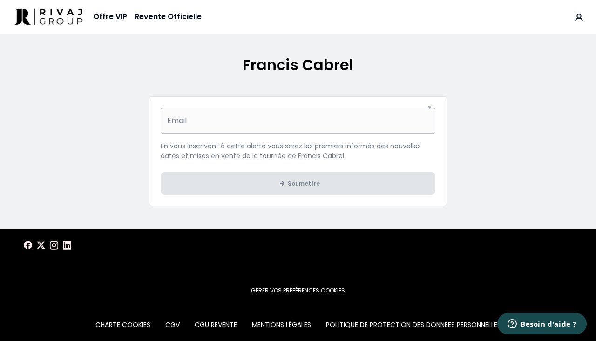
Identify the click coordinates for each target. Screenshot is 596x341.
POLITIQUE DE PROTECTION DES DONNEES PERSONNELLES (413, 324)
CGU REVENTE (216, 324)
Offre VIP (110, 16)
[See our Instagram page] (54, 245)
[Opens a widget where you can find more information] (542, 324)
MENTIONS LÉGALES (281, 324)
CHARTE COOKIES (122, 324)
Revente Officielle (168, 16)
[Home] (48, 17)
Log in (579, 17)
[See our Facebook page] (28, 245)
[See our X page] (41, 245)
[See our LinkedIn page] (67, 245)
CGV (172, 324)
